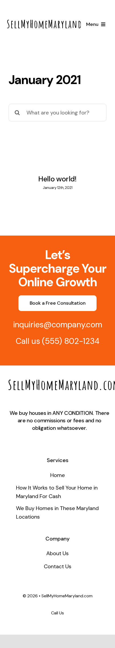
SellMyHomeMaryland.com (53, 24)
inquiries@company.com (57, 324)
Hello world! (57, 179)
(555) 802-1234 (70, 341)
